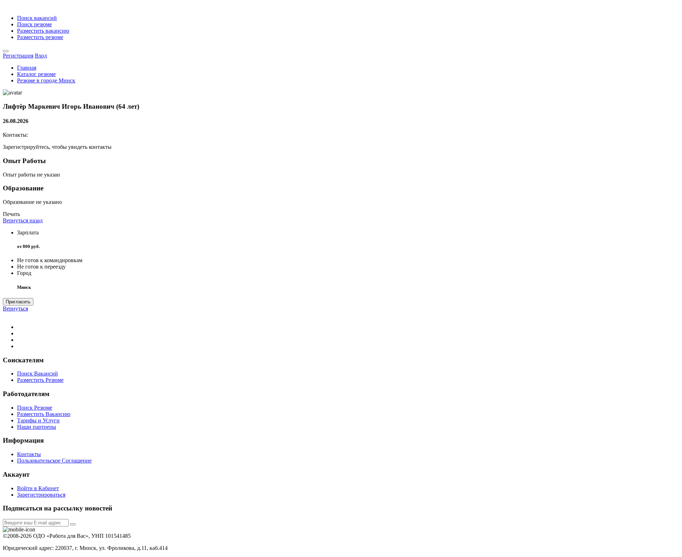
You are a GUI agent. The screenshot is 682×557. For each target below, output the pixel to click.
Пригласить (18, 301)
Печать (11, 214)
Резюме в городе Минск (46, 80)
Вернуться (15, 308)
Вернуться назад (23, 220)
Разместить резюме (40, 37)
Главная (26, 68)
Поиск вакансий (37, 18)
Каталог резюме (36, 74)
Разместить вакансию (43, 31)
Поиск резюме (34, 24)
